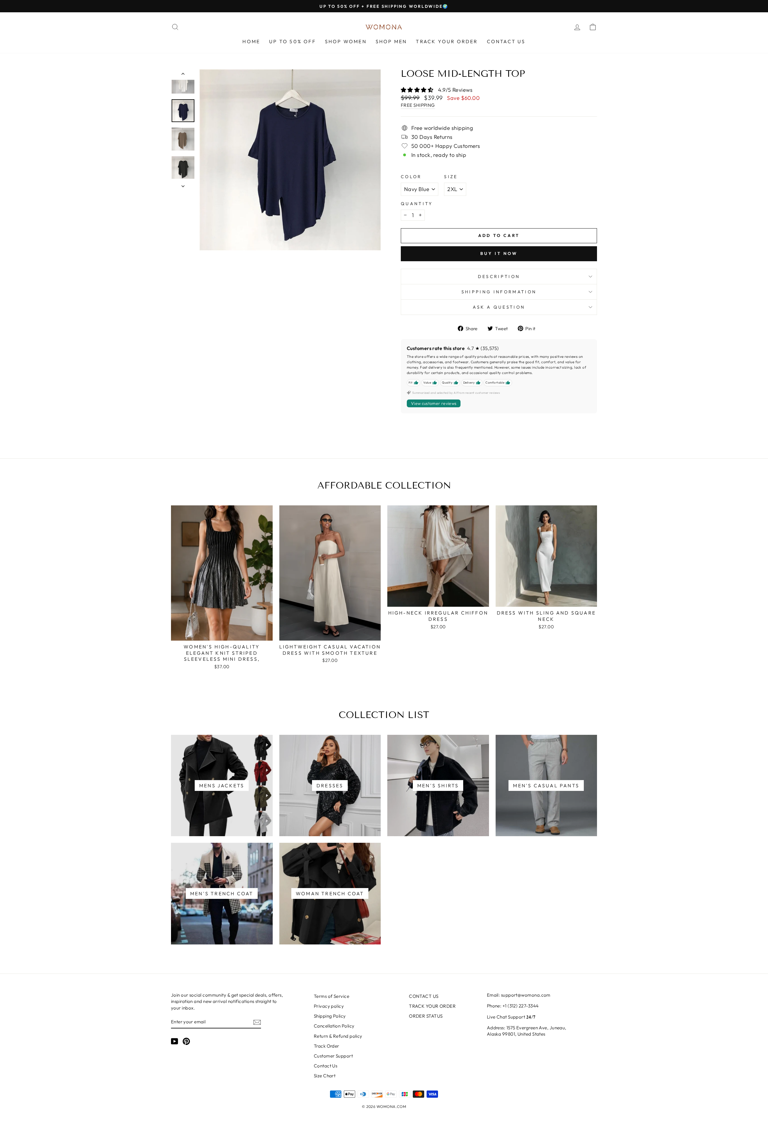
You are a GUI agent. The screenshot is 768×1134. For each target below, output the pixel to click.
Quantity (417, 203)
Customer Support (333, 1056)
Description (499, 276)
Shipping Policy (330, 1016)
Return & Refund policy (338, 1036)
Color (411, 176)
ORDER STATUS (425, 1016)
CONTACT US (506, 41)
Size (451, 176)
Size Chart (325, 1076)
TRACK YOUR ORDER (447, 41)
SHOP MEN (391, 41)
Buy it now (499, 253)
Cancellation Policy (334, 1026)
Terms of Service (331, 996)
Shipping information (498, 292)
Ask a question (499, 307)
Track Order (326, 1046)
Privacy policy (329, 1006)
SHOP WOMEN (346, 41)
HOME (251, 41)
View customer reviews (433, 403)
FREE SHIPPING (418, 105)
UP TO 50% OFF (292, 41)
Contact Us (326, 1066)
